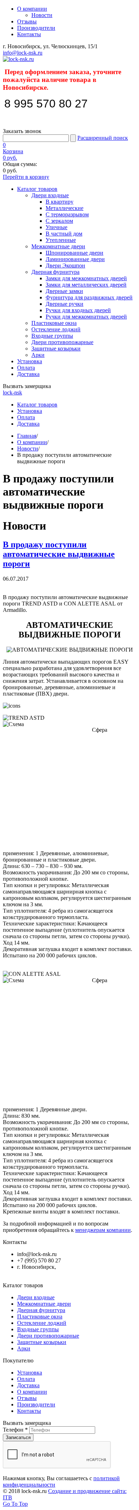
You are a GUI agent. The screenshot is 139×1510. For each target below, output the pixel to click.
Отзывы (27, 21)
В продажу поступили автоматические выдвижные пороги (59, 554)
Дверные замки (64, 291)
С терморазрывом (67, 214)
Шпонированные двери (74, 253)
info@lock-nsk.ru (22, 53)
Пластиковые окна (54, 323)
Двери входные (50, 195)
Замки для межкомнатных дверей (86, 278)
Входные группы (52, 336)
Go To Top (15, 1504)
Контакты (29, 34)
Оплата (26, 368)
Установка (29, 361)
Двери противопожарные (62, 342)
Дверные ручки (64, 304)
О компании (32, 9)
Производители (36, 28)
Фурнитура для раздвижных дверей (89, 297)
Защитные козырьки (56, 348)
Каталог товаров (37, 189)
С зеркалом (59, 221)
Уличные (56, 227)
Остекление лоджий (56, 329)
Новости (41, 15)
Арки (38, 355)
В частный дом (64, 234)
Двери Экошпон (65, 265)
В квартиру (59, 202)
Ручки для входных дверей (78, 310)
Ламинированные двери (75, 259)
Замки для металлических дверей (86, 285)
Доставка (28, 374)
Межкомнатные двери (58, 246)
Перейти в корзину (26, 177)
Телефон (15, 1430)
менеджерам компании (103, 1230)
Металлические (64, 208)
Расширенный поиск (102, 138)
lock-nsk (12, 392)
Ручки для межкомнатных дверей (86, 317)
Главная (26, 436)
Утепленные (61, 240)
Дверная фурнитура (55, 272)
